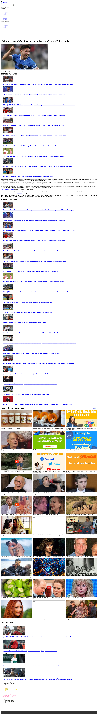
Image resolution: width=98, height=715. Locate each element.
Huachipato (19, 193)
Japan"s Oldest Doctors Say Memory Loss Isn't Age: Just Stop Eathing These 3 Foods (15, 493)
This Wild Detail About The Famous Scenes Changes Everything (16, 577)
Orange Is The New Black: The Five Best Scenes (12, 535)
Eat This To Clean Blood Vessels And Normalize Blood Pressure (15, 597)
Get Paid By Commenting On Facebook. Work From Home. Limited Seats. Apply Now (80, 450)
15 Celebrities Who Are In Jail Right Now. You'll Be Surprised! (15, 619)
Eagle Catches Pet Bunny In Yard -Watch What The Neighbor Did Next (48, 535)
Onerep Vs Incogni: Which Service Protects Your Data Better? (47, 577)
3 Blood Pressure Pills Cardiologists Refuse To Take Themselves (48, 428)
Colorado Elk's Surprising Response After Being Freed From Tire (48, 619)
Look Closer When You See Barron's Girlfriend (76, 493)
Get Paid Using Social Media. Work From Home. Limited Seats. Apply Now (48, 450)
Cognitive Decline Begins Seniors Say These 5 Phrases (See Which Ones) (16, 450)
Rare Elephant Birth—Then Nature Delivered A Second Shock (80, 514)
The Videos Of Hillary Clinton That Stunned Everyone (13, 471)
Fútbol (4, 10)
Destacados (5, 15)
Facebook (5, 18)
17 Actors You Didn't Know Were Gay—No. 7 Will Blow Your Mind (16, 556)
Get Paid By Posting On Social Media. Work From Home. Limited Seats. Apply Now (81, 429)
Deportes (5, 13)
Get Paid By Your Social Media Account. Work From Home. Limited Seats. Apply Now (49, 472)
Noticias (5, 14)
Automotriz (5, 12)
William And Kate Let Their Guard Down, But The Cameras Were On (48, 598)
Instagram (5, 19)
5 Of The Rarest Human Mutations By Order (76, 577)
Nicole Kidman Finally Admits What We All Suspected (45, 514)
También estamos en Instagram (7, 189)
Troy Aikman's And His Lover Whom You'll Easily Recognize (79, 556)
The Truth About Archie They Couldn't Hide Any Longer (14, 514)
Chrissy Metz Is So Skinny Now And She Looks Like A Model (80, 619)
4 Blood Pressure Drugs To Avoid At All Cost (11, 428)
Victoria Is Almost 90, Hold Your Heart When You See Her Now (48, 556)
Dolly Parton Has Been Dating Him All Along (76, 597)
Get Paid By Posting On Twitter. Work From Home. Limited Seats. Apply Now (81, 472)
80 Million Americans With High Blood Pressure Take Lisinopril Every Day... (47, 493)
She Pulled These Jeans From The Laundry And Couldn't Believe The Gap (81, 535)
